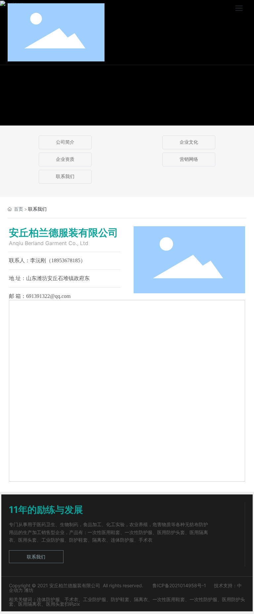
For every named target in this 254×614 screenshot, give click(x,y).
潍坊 (28, 590)
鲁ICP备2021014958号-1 (178, 585)
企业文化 (189, 142)
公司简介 (65, 142)
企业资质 (65, 159)
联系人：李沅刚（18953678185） (47, 260)
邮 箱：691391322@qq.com (39, 296)
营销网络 (189, 159)
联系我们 (65, 176)
